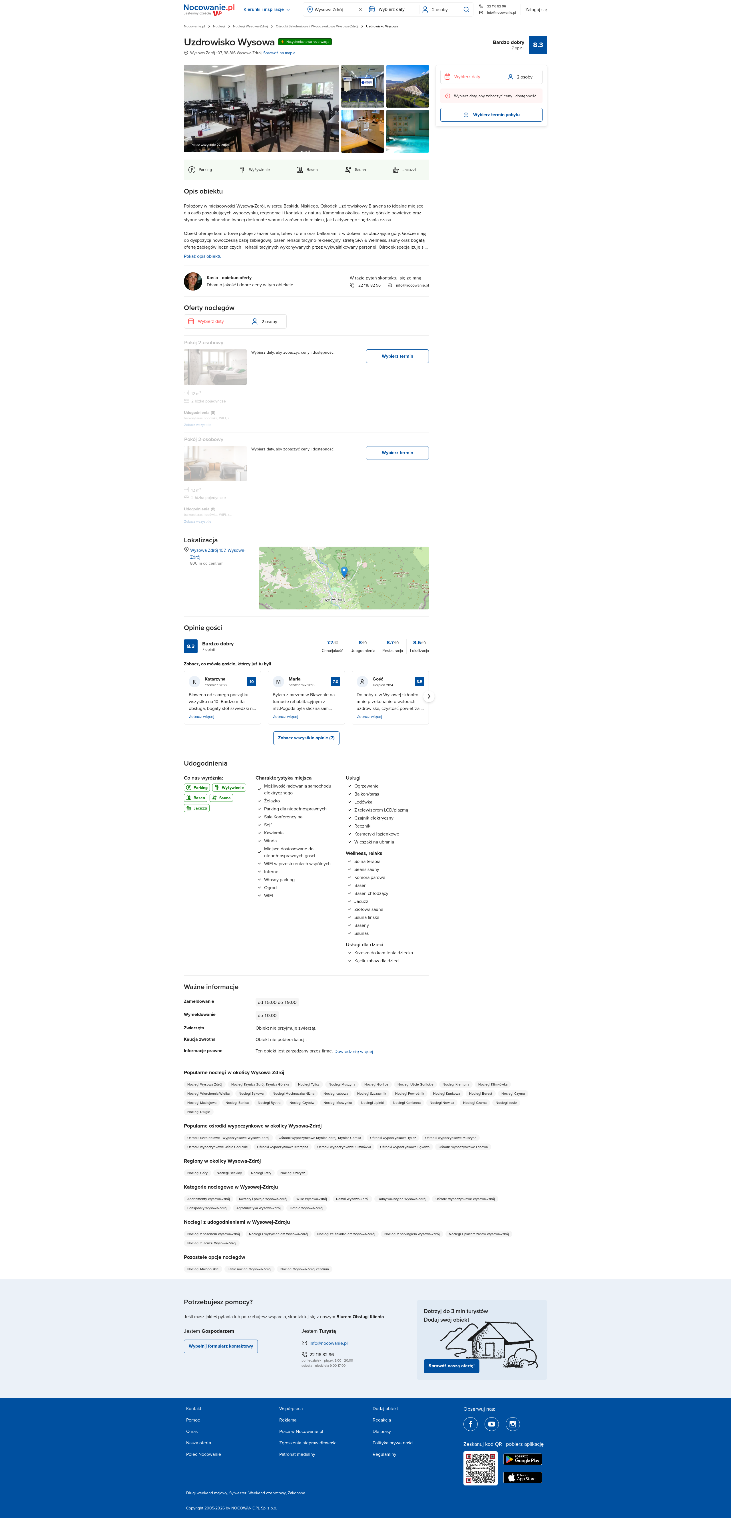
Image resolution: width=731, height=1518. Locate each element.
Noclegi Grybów (302, 1102)
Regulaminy (384, 1454)
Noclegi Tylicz (309, 1084)
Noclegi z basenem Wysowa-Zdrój (213, 1233)
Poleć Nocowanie (203, 1454)
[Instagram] (513, 1424)
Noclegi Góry (197, 1172)
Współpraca (291, 1408)
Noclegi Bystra (269, 1102)
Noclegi (219, 26)
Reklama (287, 1420)
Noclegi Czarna (475, 1102)
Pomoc (193, 1420)
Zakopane (296, 1493)
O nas (192, 1431)
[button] (344, 572)
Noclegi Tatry (261, 1172)
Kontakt (193, 1408)
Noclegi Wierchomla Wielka (208, 1093)
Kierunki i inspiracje (264, 9)
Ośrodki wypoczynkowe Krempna (282, 1146)
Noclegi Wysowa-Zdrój (250, 26)
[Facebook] (470, 1424)
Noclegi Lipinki (372, 1102)
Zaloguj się (536, 9)
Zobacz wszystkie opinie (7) (306, 737)
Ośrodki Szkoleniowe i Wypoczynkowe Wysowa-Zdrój (317, 26)
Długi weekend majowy (206, 1493)
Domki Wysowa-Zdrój (352, 1198)
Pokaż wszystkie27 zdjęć (210, 144)
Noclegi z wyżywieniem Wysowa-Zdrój (278, 1233)
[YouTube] (492, 1424)
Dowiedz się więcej (353, 1051)
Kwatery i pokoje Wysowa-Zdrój (263, 1198)
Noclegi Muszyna (342, 1084)
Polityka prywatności (393, 1443)
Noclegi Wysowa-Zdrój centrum (304, 1269)
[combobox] (334, 9)
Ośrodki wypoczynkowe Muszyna (450, 1137)
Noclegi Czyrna (513, 1093)
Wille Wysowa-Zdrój (311, 1198)
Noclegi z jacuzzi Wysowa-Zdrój (211, 1243)
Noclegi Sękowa (251, 1093)
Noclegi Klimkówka (492, 1084)
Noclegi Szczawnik (371, 1093)
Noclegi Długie (198, 1111)
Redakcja (382, 1420)
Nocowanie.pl (194, 26)
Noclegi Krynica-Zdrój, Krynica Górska (260, 1084)
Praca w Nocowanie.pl (301, 1431)
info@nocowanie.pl (501, 12)
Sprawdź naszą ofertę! (452, 1365)
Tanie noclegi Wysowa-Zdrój (249, 1269)
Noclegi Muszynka (338, 1102)
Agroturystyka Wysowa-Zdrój (258, 1207)
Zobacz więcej (201, 716)
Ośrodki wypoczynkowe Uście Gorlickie (217, 1146)
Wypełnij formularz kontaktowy (221, 1346)
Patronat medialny (297, 1454)
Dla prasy (382, 1431)
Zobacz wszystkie (197, 424)
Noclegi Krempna (456, 1084)
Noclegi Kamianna (407, 1102)
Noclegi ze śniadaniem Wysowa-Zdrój (346, 1233)
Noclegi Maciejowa (201, 1102)
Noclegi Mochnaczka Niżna (293, 1093)
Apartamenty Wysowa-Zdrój (208, 1198)
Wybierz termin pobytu (496, 114)
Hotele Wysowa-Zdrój (306, 1207)
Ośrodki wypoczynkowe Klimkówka (344, 1146)
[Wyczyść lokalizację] (360, 9)
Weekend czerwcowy (267, 1493)
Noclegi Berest (480, 1093)
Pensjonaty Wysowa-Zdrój (207, 1207)
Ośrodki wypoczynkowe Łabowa (463, 1146)
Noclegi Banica (237, 1102)
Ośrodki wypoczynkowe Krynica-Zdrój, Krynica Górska (320, 1137)
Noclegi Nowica (442, 1102)
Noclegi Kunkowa (446, 1093)
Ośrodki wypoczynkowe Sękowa (404, 1146)
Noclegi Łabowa (336, 1093)
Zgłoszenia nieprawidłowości (308, 1443)
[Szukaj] (467, 9)
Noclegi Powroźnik (409, 1093)
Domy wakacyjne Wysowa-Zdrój (402, 1198)
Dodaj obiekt (385, 1408)
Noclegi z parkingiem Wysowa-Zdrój (412, 1233)
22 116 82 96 (496, 6)
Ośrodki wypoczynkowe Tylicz (393, 1137)
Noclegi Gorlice (376, 1084)
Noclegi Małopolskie (203, 1269)
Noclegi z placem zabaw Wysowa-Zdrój (479, 1233)
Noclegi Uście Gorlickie (415, 1084)
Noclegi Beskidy (229, 1172)
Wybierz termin (397, 356)
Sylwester (237, 1493)
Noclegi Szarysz (292, 1172)
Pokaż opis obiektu (203, 256)
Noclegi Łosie (506, 1102)
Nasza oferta (198, 1443)
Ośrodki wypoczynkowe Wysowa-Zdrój (465, 1198)
